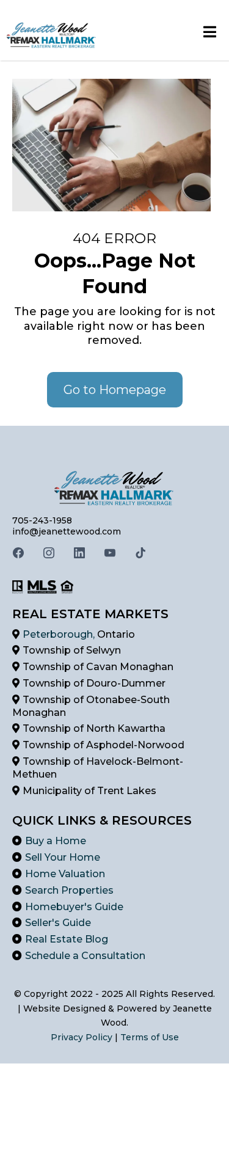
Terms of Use (149, 1037)
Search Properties (69, 890)
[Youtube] (110, 553)
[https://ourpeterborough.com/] (52, 33)
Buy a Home (55, 841)
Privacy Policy (83, 1037)
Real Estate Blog (66, 939)
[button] (210, 33)
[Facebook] (18, 553)
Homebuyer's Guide (74, 907)
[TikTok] (140, 553)
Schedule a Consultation (85, 955)
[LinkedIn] (79, 553)
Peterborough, (60, 634)
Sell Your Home (62, 857)
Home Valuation (65, 874)
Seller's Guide (58, 922)
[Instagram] (49, 553)
